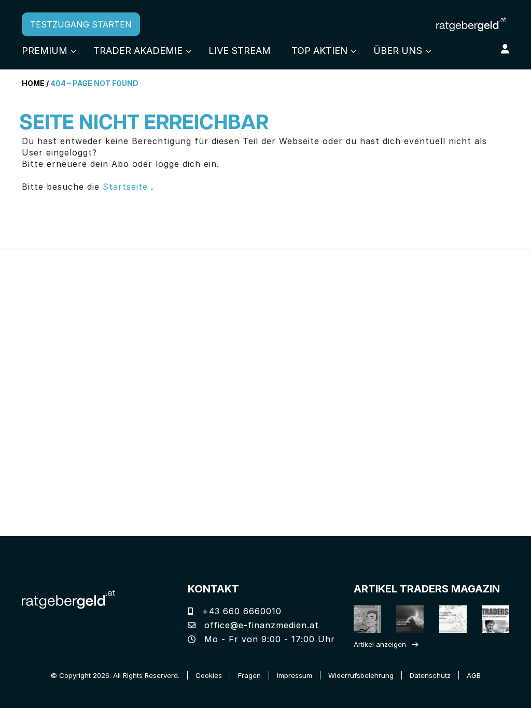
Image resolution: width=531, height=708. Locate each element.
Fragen (249, 675)
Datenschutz (430, 675)
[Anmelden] (505, 48)
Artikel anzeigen (380, 644)
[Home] (68, 598)
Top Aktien (319, 50)
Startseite (125, 186)
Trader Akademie (138, 50)
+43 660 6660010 (240, 611)
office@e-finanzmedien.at (260, 625)
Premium (44, 50)
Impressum (294, 675)
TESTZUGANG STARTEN (81, 24)
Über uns (397, 50)
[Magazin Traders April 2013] (489, 619)
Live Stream (239, 50)
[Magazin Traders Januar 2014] (446, 619)
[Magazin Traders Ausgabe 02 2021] (360, 619)
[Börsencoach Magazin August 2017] (403, 619)
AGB (474, 675)
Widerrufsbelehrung (361, 675)
